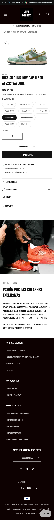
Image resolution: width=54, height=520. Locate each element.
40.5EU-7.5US (27, 105)
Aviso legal (19, 514)
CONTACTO (9, 370)
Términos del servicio (29, 509)
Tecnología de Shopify (26, 505)
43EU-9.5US (44, 112)
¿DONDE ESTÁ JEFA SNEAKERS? (16, 351)
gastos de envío (21, 94)
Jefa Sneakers (14, 505)
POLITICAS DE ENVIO (12, 426)
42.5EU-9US (27, 112)
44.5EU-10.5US (28, 118)
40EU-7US (10, 105)
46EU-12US (26, 125)
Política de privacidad (13, 509)
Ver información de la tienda (16, 172)
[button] (6, 14)
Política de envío (44, 509)
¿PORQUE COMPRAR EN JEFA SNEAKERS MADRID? (22, 357)
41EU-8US (43, 105)
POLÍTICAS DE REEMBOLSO (14, 433)
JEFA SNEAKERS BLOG (13, 364)
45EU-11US (11, 125)
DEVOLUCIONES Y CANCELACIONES (17, 439)
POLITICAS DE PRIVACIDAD (14, 420)
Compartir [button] (9, 206)
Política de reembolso (42, 505)
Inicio (4, 32)
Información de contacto (33, 514)
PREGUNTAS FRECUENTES (14, 395)
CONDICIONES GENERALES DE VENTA (18, 413)
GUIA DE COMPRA (11, 389)
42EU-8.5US (11, 112)
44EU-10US (9, 117)
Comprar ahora (27, 155)
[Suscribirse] (38, 458)
